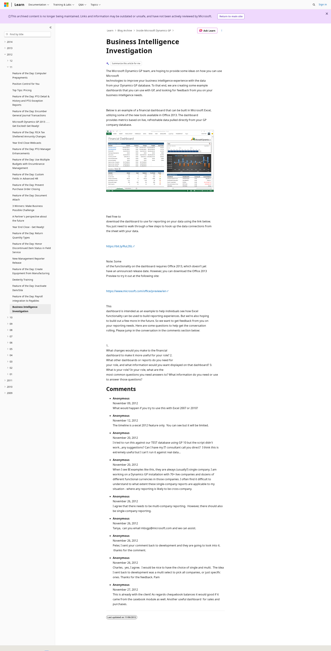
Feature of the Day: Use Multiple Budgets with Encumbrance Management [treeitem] (31, 164)
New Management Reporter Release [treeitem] (28, 261)
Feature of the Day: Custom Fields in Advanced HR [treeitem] (28, 176)
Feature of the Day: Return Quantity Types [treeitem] (27, 235)
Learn (110, 30)
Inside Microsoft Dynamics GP (153, 30)
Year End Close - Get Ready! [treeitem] (28, 227)
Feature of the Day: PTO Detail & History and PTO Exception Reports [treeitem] (30, 100)
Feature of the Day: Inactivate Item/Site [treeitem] (29, 288)
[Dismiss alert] (327, 13)
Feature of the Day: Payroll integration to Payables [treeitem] (27, 298)
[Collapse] (51, 27)
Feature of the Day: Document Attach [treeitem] (29, 197)
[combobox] (27, 34)
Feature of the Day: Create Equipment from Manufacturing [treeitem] (30, 271)
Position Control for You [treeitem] (25, 83)
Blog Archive (125, 30)
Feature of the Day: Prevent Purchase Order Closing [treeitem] (28, 187)
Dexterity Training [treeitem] (22, 279)
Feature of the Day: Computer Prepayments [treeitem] (29, 75)
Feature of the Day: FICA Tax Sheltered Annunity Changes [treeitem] (29, 134)
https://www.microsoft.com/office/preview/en (136, 291)
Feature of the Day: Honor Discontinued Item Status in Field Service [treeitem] (31, 248)
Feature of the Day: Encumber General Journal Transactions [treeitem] (29, 113)
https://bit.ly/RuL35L (119, 246)
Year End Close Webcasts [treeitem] (26, 142)
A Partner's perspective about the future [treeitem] (29, 218)
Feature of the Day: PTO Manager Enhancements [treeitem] (31, 151)
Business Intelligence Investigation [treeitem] (24, 309)
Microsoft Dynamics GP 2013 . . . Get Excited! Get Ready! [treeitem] (30, 124)
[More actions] (222, 30)
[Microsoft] (6, 4)
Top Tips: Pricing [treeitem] (22, 90)
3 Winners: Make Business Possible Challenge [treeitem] (27, 208)
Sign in (323, 4)
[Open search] (313, 5)
